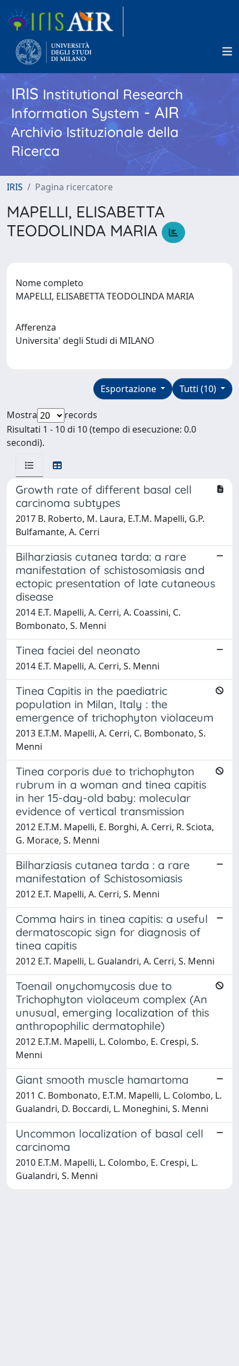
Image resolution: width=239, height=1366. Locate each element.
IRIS (15, 187)
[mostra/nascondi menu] (227, 51)
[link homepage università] (54, 52)
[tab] (29, 465)
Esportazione (129, 389)
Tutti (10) (199, 389)
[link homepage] (65, 22)
